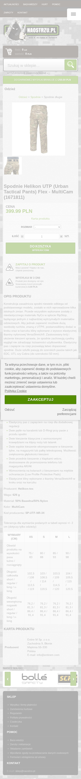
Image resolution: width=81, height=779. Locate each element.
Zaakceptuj (40, 400)
